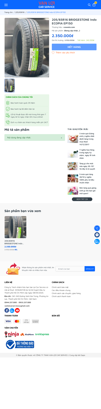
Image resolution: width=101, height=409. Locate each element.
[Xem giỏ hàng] (94, 4)
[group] (27, 47)
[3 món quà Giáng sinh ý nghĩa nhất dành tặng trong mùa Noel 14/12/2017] (73, 139)
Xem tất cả (82, 199)
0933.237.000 (25, 302)
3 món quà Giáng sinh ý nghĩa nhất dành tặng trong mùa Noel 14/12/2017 (86, 139)
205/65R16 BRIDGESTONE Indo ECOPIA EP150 (13, 242)
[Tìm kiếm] (89, 4)
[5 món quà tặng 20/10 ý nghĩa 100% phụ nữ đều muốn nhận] (73, 178)
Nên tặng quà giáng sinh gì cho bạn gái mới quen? (87, 190)
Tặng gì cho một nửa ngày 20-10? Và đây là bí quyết (87, 166)
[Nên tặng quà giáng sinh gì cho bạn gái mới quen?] (73, 191)
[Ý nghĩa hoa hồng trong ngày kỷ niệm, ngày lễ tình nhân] (73, 154)
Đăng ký (90, 269)
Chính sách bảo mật (60, 287)
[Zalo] (12, 310)
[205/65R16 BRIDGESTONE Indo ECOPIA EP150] (15, 227)
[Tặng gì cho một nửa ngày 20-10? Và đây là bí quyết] (73, 166)
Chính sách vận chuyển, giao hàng (66, 293)
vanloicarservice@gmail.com (17, 306)
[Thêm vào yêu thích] (63, 52)
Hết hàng (74, 46)
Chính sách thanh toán (61, 296)
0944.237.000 (10, 302)
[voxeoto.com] (47, 4)
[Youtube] (17, 310)
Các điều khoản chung (61, 290)
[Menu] (6, 5)
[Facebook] (6, 310)
